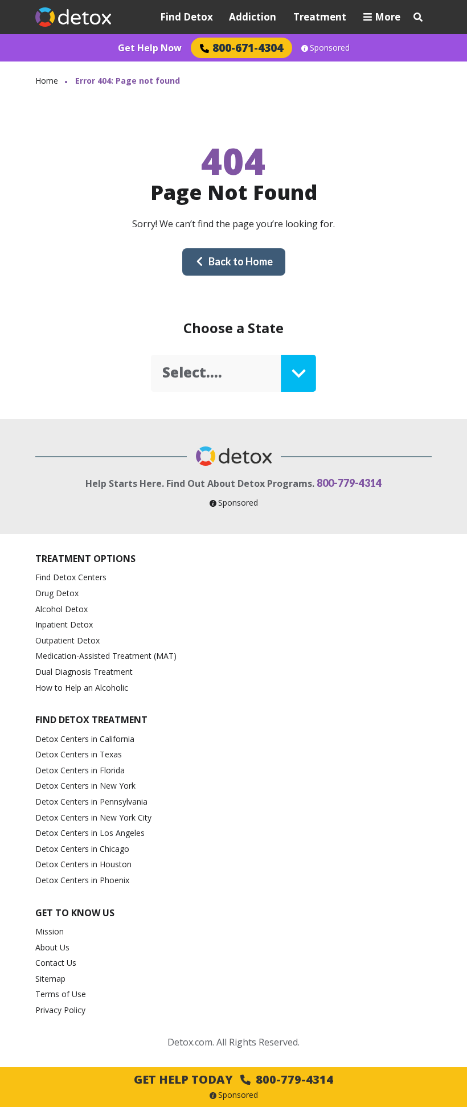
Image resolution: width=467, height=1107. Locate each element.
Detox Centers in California (84, 738)
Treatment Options (85, 558)
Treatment (319, 16)
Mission (49, 931)
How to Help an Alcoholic (81, 687)
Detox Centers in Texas (78, 754)
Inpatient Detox (64, 624)
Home (46, 80)
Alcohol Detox (61, 609)
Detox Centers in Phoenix (82, 880)
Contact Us (55, 962)
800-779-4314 (349, 483)
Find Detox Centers (70, 577)
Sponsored (330, 48)
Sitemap (50, 978)
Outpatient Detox (67, 640)
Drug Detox (57, 593)
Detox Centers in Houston (83, 864)
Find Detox (186, 16)
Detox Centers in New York (85, 785)
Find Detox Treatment (91, 720)
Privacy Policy (60, 1009)
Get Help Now (150, 48)
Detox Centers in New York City (93, 817)
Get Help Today (233, 1079)
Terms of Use (60, 994)
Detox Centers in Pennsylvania (91, 801)
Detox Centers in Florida (80, 770)
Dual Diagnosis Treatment (84, 671)
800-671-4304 (247, 47)
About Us (52, 947)
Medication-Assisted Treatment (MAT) (106, 655)
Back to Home (240, 261)
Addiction (252, 16)
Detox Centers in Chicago (82, 848)
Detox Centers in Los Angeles (90, 832)
